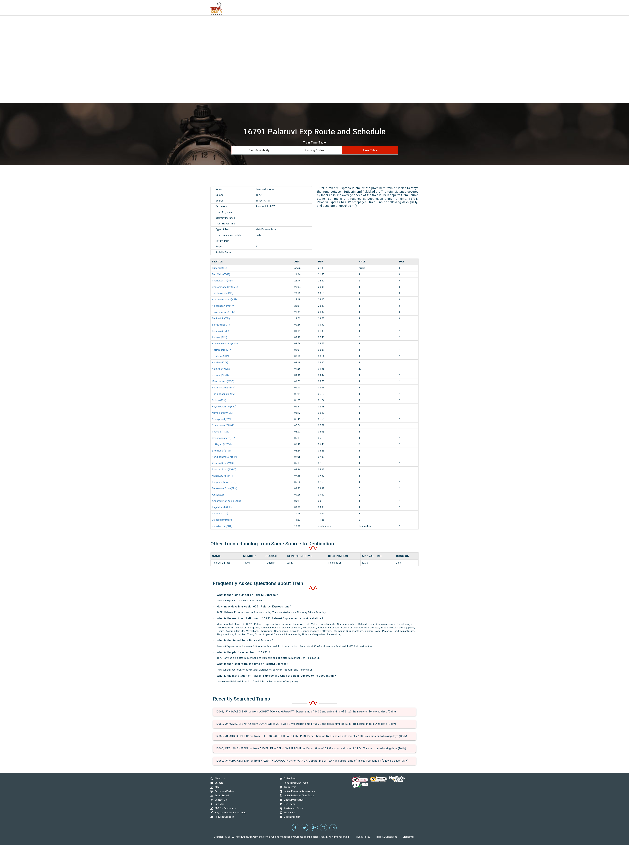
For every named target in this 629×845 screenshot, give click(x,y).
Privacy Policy (362, 836)
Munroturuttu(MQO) (223, 381)
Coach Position (291, 817)
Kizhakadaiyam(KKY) (224, 305)
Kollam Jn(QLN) (221, 368)
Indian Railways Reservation (298, 791)
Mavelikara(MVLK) (222, 412)
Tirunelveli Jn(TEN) (223, 280)
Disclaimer (408, 836)
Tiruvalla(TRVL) (221, 431)
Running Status (314, 150)
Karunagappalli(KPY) (223, 394)
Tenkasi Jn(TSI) (221, 318)
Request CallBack (223, 817)
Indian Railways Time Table (298, 795)
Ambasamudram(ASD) (225, 299)
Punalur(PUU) (219, 337)
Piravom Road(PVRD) (224, 469)
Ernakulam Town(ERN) (224, 488)
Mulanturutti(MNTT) (223, 475)
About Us (219, 778)
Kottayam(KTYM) (222, 444)
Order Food (289, 778)
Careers (218, 782)
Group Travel (221, 795)
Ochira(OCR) (219, 400)
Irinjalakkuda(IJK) (222, 507)
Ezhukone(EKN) (221, 356)
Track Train (289, 787)
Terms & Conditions (386, 836)
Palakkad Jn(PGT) (222, 526)
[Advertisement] (98, 23)
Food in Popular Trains (295, 782)
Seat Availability (259, 150)
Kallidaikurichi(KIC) (222, 293)
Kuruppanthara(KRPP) (224, 456)
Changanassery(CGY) (224, 438)
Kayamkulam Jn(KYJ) (224, 406)
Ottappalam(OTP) (222, 519)
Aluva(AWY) (218, 494)
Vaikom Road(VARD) (224, 463)
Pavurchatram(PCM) (223, 312)
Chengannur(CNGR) (223, 425)
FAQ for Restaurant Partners (229, 812)
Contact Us (220, 799)
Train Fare (288, 812)
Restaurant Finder (293, 808)
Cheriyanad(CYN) (222, 419)
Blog (216, 787)
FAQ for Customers (224, 808)
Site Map (218, 804)
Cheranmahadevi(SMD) (225, 287)
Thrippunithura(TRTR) (224, 482)
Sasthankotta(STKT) (223, 387)
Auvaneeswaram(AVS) (225, 343)
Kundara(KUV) (220, 362)
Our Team (288, 804)
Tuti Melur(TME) (221, 274)
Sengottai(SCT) (221, 324)
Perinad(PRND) (220, 375)
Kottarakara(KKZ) (222, 349)
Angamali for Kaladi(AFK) (226, 500)
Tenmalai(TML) (220, 331)
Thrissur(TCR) (220, 513)
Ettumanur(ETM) (221, 450)
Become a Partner (224, 791)
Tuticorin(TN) (219, 268)
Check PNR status (293, 799)
